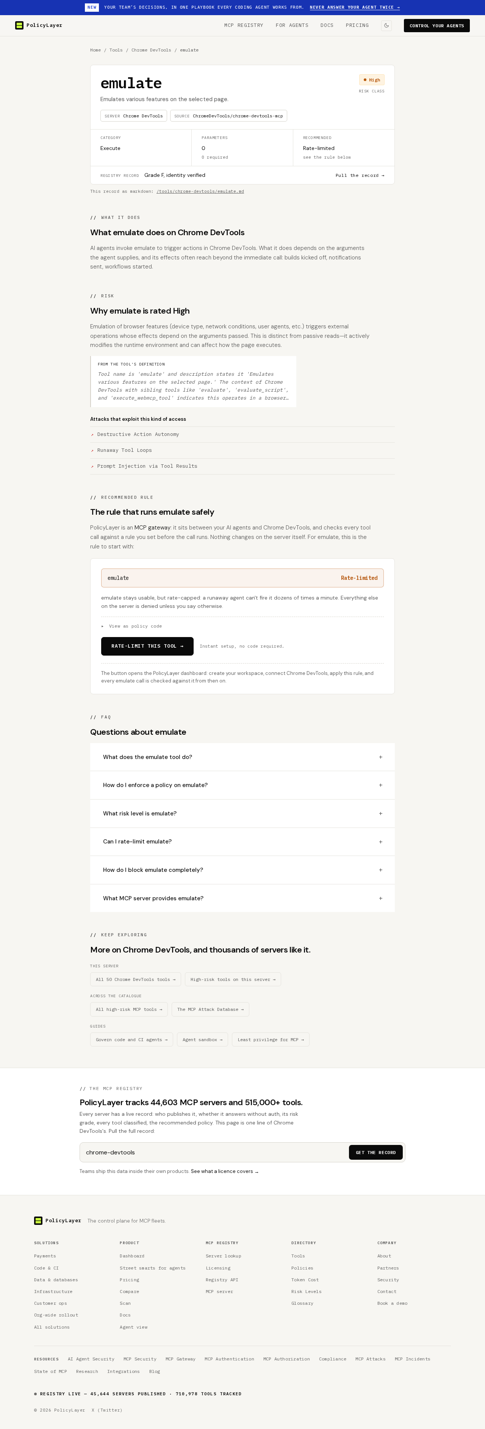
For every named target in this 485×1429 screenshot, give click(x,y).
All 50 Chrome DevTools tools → (135, 979)
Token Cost (305, 1279)
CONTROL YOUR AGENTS (437, 25)
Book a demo (392, 1303)
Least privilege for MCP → (271, 1039)
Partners (388, 1268)
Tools (116, 50)
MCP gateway (153, 527)
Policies (302, 1268)
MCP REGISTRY (244, 25)
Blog (154, 1371)
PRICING (357, 25)
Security (388, 1279)
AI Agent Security (91, 1359)
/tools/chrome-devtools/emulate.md (200, 191)
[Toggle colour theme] (386, 25)
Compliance (332, 1359)
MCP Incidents (412, 1359)
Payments (45, 1256)
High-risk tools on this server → (233, 979)
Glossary (302, 1303)
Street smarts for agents (153, 1268)
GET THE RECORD (376, 1152)
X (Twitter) (107, 1410)
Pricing (129, 1279)
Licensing (218, 1268)
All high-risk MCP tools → (129, 1009)
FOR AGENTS (292, 25)
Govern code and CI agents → (131, 1039)
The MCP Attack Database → (210, 1009)
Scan (125, 1303)
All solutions (52, 1327)
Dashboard (132, 1256)
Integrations (123, 1371)
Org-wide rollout (56, 1315)
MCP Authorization (286, 1359)
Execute (110, 148)
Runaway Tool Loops (124, 450)
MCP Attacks (370, 1359)
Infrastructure (53, 1291)
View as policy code (131, 626)
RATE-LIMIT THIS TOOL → (147, 646)
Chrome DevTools (151, 50)
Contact (387, 1291)
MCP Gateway (181, 1359)
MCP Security (140, 1359)
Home (95, 50)
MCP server (219, 1291)
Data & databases (56, 1279)
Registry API (222, 1279)
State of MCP (50, 1371)
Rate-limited (319, 148)
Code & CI (46, 1268)
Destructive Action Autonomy (138, 434)
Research (87, 1371)
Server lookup (223, 1256)
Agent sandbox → (202, 1039)
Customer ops (50, 1303)
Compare (129, 1291)
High (374, 80)
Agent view (133, 1327)
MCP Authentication (229, 1359)
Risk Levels (306, 1291)
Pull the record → (360, 175)
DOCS (327, 25)
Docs (125, 1315)
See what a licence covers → (225, 1171)
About (384, 1256)
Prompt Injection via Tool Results (147, 466)
